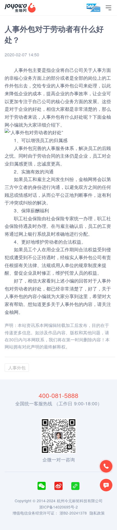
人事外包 (51, 116)
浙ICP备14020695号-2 (58, 507)
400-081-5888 (58, 395)
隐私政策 (97, 513)
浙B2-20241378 (73, 513)
